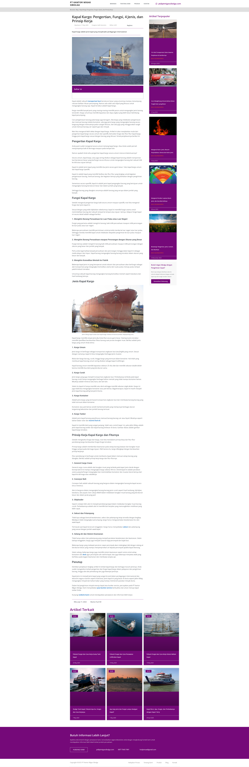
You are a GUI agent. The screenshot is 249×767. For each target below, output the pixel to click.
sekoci (125, 527)
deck (84, 554)
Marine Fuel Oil (95, 602)
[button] (134, 25)
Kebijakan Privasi (134, 762)
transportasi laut (94, 101)
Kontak (146, 4)
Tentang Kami (125, 4)
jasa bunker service (104, 588)
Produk (137, 4)
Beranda (113, 4)
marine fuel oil (94, 420)
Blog (77, 10)
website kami (84, 595)
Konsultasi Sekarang (161, 281)
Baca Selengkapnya (157, 58)
